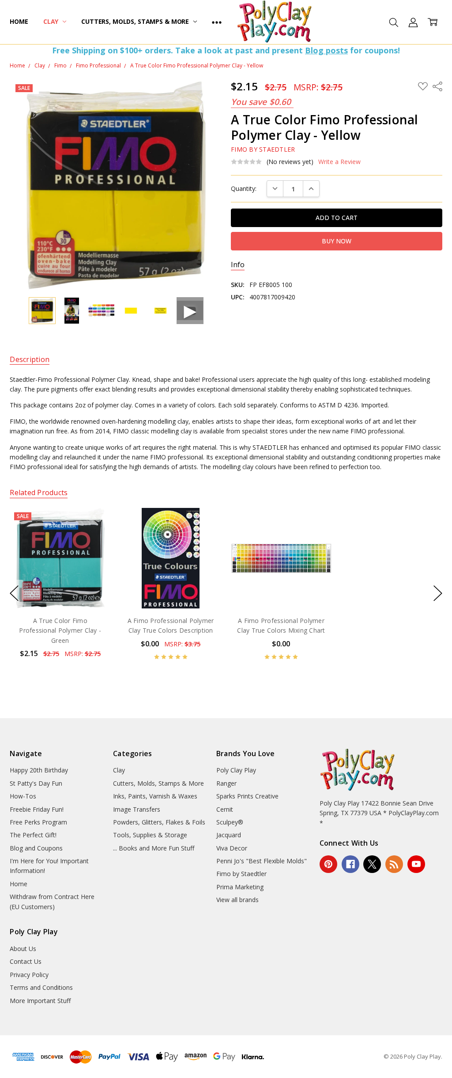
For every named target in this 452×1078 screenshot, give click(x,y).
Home (19, 21)
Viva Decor (231, 848)
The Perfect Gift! (33, 835)
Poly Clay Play (236, 770)
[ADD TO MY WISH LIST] (95, 538)
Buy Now (60, 590)
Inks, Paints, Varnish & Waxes (155, 796)
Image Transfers (136, 809)
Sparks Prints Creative (247, 796)
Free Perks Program (38, 822)
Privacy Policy (29, 974)
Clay (51, 21)
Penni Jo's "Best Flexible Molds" (261, 861)
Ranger (226, 783)
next (438, 593)
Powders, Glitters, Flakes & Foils (159, 822)
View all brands (237, 899)
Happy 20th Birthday (39, 770)
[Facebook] (350, 864)
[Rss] (394, 864)
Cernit (224, 809)
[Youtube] (416, 864)
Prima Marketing (240, 887)
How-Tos (23, 796)
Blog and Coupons (36, 848)
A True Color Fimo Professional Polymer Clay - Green (60, 630)
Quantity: (243, 188)
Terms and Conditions (41, 987)
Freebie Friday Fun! (37, 809)
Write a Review (339, 161)
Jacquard (228, 835)
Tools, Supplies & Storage (150, 835)
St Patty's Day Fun (36, 783)
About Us (23, 948)
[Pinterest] (328, 864)
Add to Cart (60, 571)
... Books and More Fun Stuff (153, 848)
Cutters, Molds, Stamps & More (136, 21)
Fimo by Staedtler (241, 873)
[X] (372, 864)
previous (14, 593)
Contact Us (25, 961)
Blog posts (326, 50)
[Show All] (216, 22)
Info (238, 264)
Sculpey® (229, 822)
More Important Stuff (40, 1000)
